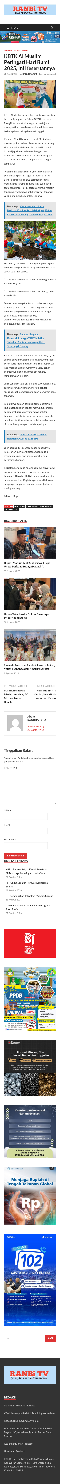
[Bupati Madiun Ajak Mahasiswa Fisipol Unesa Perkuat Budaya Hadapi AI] (30, 543)
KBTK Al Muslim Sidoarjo (39, 506)
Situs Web (10, 839)
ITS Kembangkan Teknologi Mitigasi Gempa (29, 895)
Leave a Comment (47, 74)
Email (7, 825)
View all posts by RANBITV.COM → (37, 728)
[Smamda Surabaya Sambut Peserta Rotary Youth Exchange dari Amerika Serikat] (30, 645)
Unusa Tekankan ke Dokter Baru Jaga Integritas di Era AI (26, 615)
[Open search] (52, 27)
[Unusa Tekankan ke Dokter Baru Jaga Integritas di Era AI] (30, 594)
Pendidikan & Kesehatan (16, 51)
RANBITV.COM (29, 74)
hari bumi (19, 506)
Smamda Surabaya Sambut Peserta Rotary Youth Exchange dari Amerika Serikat (29, 667)
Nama (7, 810)
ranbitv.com (11, 509)
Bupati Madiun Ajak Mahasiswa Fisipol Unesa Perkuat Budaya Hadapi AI (27, 564)
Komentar (11, 768)
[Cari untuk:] (30, 1338)
